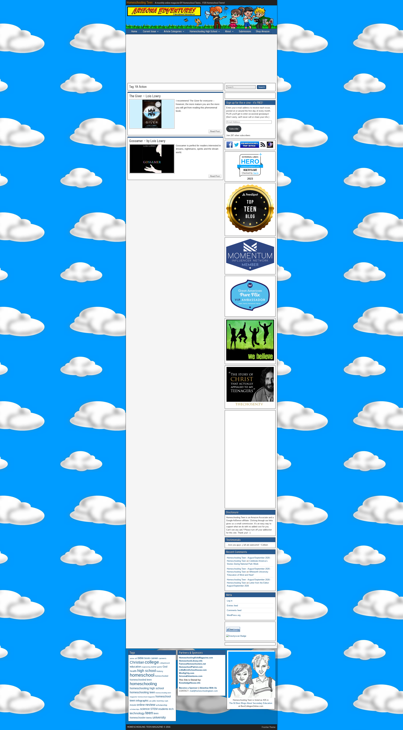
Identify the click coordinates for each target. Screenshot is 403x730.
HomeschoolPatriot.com (191, 667)
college (152, 662)
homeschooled (161, 676)
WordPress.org (233, 615)
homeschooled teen (141, 679)
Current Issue (149, 31)
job (150, 701)
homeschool (142, 675)
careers (162, 658)
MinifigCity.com (186, 673)
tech (171, 708)
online (141, 704)
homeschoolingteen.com (250, 166)
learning (160, 701)
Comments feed (234, 610)
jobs (154, 701)
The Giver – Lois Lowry (145, 96)
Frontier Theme (268, 727)
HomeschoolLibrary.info (190, 661)
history (159, 671)
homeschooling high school (147, 688)
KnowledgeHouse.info (189, 683)
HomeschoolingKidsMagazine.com (196, 658)
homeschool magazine (146, 697)
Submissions (245, 31)
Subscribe (233, 129)
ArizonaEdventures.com (190, 676)
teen (149, 713)
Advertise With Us (208, 688)
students (163, 708)
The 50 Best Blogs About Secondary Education (250, 703)
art (136, 658)
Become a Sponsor (188, 688)
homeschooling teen (142, 692)
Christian (137, 662)
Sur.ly (255, 173)
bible (141, 658)
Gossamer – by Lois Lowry (147, 141)
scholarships (134, 709)
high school (146, 671)
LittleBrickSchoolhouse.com (193, 670)
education (135, 666)
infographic (142, 700)
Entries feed (232, 605)
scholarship (161, 705)
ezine (153, 667)
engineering (146, 667)
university (159, 717)
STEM (154, 708)
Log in (229, 601)
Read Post (215, 131)
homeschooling (143, 683)
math (166, 701)
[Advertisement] (201, 59)
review (150, 705)
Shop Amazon (263, 31)
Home (134, 31)
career (154, 658)
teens (149, 717)
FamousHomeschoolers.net (192, 664)
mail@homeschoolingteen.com (204, 691)
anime (132, 658)
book (147, 658)
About (228, 31)
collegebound (165, 663)
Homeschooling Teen (140, 2)
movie (133, 705)
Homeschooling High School (203, 31)
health (133, 671)
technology (137, 713)
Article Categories (173, 31)
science (145, 708)
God (165, 666)
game (159, 667)
